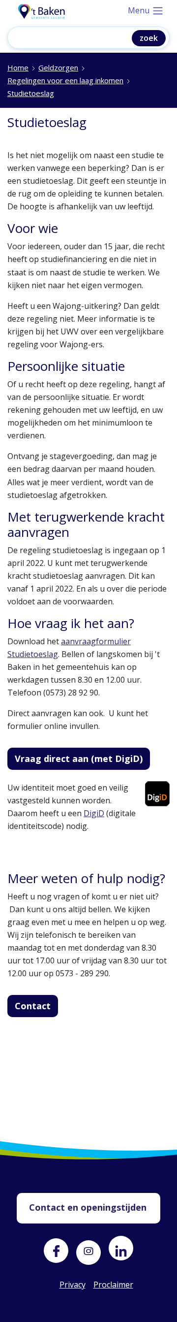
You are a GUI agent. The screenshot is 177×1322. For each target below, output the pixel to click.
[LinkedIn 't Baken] (121, 1248)
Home (18, 67)
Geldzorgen (58, 67)
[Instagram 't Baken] (88, 1248)
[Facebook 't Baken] (56, 1250)
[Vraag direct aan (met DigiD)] (82, 774)
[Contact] (36, 1021)
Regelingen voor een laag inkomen (65, 80)
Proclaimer (105, 1284)
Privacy (71, 1284)
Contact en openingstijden (88, 1207)
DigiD (94, 813)
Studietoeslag (30, 93)
